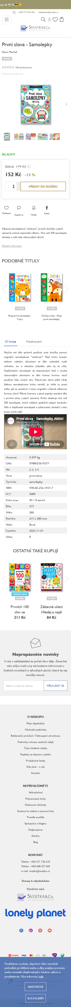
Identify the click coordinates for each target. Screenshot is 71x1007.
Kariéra (35, 835)
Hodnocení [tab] (34, 341)
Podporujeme (35, 829)
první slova (35, 476)
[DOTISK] (20, 287)
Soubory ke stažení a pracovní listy (35, 811)
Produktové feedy (35, 760)
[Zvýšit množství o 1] (18, 184)
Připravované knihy (35, 798)
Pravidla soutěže (35, 817)
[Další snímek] (66, 104)
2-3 (31, 469)
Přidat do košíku (43, 186)
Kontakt (35, 773)
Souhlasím (35, 998)
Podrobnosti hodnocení (12, 73)
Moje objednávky (35, 723)
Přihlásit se (55, 686)
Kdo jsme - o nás (35, 766)
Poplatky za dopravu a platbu (35, 754)
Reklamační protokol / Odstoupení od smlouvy (35, 735)
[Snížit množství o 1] (18, 188)
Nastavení (35, 987)
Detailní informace (12, 245)
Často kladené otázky (35, 748)
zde (41, 976)
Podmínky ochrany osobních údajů (36, 742)
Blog (35, 842)
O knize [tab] (10, 341)
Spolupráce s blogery (35, 823)
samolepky (35, 482)
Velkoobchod (35, 792)
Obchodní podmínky (35, 729)
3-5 (37, 469)
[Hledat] (43, 20)
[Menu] (6, 20)
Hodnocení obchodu (35, 804)
